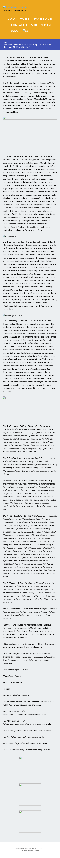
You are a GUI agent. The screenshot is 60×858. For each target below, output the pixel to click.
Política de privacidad (30, 851)
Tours (24, 19)
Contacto (19, 25)
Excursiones (43, 19)
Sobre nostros (42, 25)
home (5, 42)
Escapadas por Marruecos (26, 848)
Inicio (11, 19)
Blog (14, 30)
